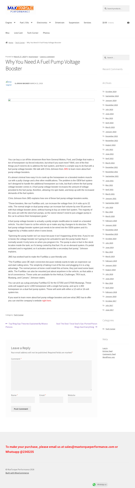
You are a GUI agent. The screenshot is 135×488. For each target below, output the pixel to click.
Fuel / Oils (24, 22)
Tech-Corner (32, 32)
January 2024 (110, 100)
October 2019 (110, 238)
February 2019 (111, 261)
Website (71, 395)
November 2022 (111, 140)
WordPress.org (109, 357)
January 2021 (110, 198)
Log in (105, 348)
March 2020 (110, 216)
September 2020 (112, 203)
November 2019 (111, 234)
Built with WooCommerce (17, 473)
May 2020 (109, 212)
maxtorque (33, 56)
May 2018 (109, 283)
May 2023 (109, 118)
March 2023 (110, 127)
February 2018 (111, 292)
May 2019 (109, 252)
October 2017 (110, 301)
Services (87, 22)
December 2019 (111, 230)
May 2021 (109, 185)
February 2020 (111, 221)
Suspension (74, 22)
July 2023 (109, 109)
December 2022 (111, 136)
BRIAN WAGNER (23, 83)
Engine (9, 22)
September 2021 (112, 176)
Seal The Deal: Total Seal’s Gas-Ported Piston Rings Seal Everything (76, 325)
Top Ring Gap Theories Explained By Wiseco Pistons (27, 325)
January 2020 (110, 225)
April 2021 (109, 189)
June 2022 (109, 154)
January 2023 (110, 132)
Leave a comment (47, 56)
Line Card (18, 32)
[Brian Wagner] (9, 83)
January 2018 (110, 296)
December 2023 (111, 105)
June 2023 (109, 114)
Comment (16, 358)
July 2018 (109, 274)
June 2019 (109, 247)
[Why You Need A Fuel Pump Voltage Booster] (51, 127)
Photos (46, 32)
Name (14, 395)
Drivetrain (59, 22)
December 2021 (111, 167)
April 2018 (109, 287)
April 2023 (109, 123)
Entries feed (107, 351)
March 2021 (110, 194)
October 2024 (110, 91)
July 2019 (109, 243)
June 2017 (109, 310)
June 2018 (109, 279)
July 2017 (109, 305)
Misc (7, 32)
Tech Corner (20, 42)
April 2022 (109, 158)
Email (42, 395)
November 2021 (111, 172)
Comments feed (109, 354)
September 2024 (112, 96)
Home (11, 42)
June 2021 (109, 181)
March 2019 (110, 256)
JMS (66, 169)
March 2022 (110, 163)
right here (46, 301)
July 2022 (109, 149)
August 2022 (110, 145)
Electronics (42, 22)
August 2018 (110, 270)
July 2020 (109, 207)
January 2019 (110, 265)
